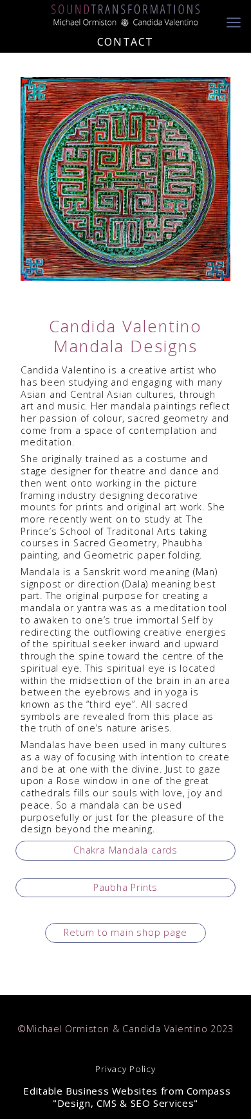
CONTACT (125, 42)
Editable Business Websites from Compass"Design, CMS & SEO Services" (126, 1096)
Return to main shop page (125, 932)
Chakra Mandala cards (125, 850)
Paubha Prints (125, 887)
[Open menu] (233, 15)
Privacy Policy (125, 1069)
